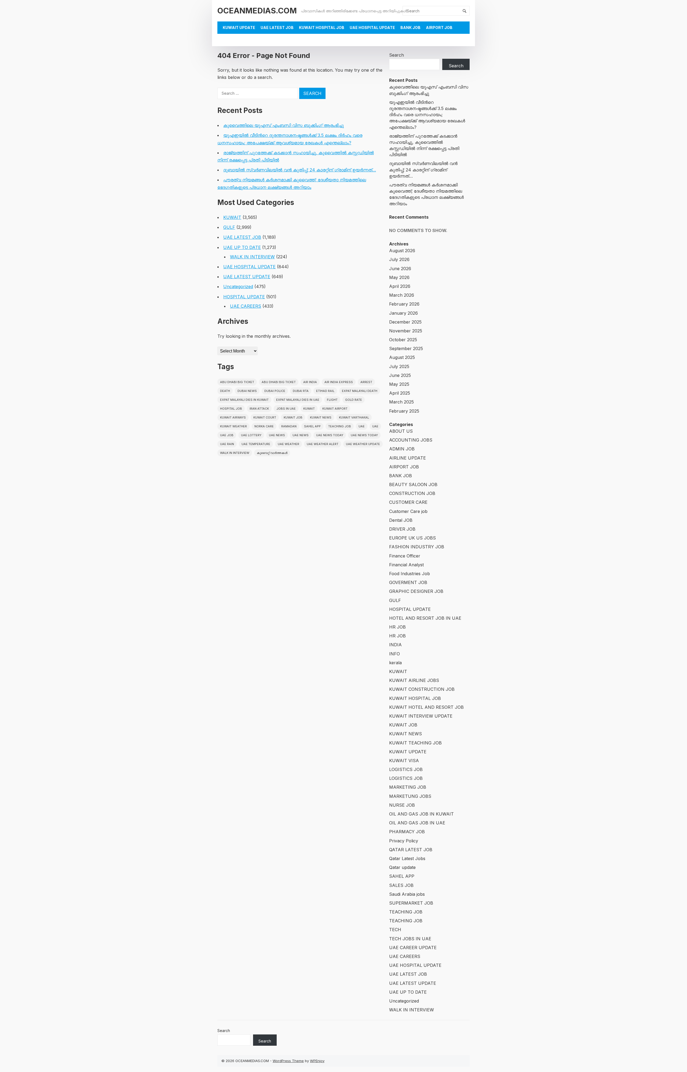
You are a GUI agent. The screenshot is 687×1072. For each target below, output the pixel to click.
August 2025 (402, 357)
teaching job (339, 426)
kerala (395, 662)
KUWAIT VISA (404, 760)
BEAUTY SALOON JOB (413, 484)
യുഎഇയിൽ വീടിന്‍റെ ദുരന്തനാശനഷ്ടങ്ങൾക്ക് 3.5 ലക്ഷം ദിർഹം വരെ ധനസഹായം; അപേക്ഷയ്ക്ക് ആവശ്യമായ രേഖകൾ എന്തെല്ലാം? (427, 115)
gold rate (353, 400)
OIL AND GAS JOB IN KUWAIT (421, 814)
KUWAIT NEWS (405, 733)
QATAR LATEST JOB (410, 849)
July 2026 (399, 259)
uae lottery (251, 435)
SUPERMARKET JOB (411, 903)
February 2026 (404, 304)
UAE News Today (329, 435)
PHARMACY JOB (407, 831)
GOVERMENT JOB (408, 582)
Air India (310, 382)
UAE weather (288, 444)
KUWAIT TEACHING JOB (415, 743)
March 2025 (401, 402)
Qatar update (402, 867)
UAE (362, 426)
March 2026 (401, 295)
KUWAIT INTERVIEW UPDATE (420, 716)
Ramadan (289, 426)
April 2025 (399, 393)
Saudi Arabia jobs (407, 894)
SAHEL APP (401, 876)
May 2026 (399, 277)
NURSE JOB (402, 805)
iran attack (259, 408)
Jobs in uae (286, 408)
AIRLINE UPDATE (407, 458)
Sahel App (312, 426)
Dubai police (274, 391)
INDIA (395, 644)
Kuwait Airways (233, 417)
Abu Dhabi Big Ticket (237, 382)
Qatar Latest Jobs (407, 858)
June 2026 (400, 268)
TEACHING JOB (405, 912)
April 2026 (399, 286)
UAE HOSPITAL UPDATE (372, 27)
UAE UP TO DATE (242, 247)
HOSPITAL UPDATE (244, 296)
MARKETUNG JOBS (410, 796)
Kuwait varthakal (354, 417)
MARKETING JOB (407, 787)
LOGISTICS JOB (406, 769)
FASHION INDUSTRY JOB (416, 546)
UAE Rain (227, 444)
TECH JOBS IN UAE (410, 938)
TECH (395, 929)
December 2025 (405, 322)
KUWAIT (232, 217)
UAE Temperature (256, 444)
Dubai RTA (301, 391)
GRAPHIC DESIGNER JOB (416, 591)
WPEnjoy (317, 1061)
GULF (229, 227)
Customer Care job (408, 511)
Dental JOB (400, 520)
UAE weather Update (363, 444)
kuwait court (264, 417)
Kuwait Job (293, 417)
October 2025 (403, 339)
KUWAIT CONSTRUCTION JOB (422, 689)
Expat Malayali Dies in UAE (297, 400)
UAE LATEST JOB (277, 27)
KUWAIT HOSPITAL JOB (321, 27)
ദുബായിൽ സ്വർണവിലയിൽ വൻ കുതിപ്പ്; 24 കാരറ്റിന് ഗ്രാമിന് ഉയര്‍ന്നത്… (299, 169)
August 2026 (402, 250)
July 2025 (399, 366)
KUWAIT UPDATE (239, 27)
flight (332, 400)
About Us (233, 40)
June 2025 (400, 375)
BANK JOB (410, 27)
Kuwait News (320, 417)
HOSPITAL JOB (231, 408)
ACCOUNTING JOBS (410, 440)
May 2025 (399, 384)
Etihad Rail (325, 391)
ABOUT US (401, 431)
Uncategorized (238, 286)
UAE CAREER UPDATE (413, 947)
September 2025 (406, 348)
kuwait (309, 408)
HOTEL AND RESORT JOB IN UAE (425, 618)
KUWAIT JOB (403, 725)
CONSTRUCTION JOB (412, 493)
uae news (277, 435)
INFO (394, 653)
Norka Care (264, 426)
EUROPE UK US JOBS (412, 538)
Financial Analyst (406, 564)
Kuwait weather (233, 426)
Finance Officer (404, 556)
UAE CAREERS (245, 306)
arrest (366, 382)
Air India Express (338, 382)
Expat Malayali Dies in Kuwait (244, 400)
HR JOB (397, 627)
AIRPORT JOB (439, 27)
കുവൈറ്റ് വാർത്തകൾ (272, 453)
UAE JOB (226, 435)
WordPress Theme (288, 1061)
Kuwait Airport (335, 408)
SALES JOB (401, 885)
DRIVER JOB (402, 529)
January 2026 (403, 313)
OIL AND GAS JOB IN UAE (417, 822)
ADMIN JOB (402, 448)
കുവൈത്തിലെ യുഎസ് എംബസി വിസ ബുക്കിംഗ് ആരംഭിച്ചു (283, 125)
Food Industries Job (409, 573)
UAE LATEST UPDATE (246, 276)
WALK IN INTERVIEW (252, 256)
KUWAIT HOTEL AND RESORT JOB (426, 707)
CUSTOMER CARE (408, 502)
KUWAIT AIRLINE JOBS (414, 680)
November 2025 (405, 330)
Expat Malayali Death (359, 391)
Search (396, 55)
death (225, 391)
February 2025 (404, 411)
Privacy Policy (403, 840)
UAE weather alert (322, 444)
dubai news (247, 391)
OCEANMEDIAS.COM (257, 10)
